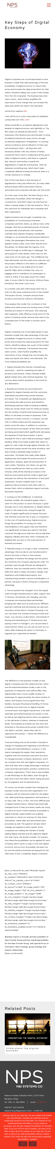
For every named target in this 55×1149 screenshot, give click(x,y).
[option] (27, 1034)
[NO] (51, 1130)
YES (23, 1144)
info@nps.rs (41, 1102)
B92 (25, 111)
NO (32, 1144)
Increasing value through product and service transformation (24, 1050)
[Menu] (49, 5)
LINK (26, 120)
